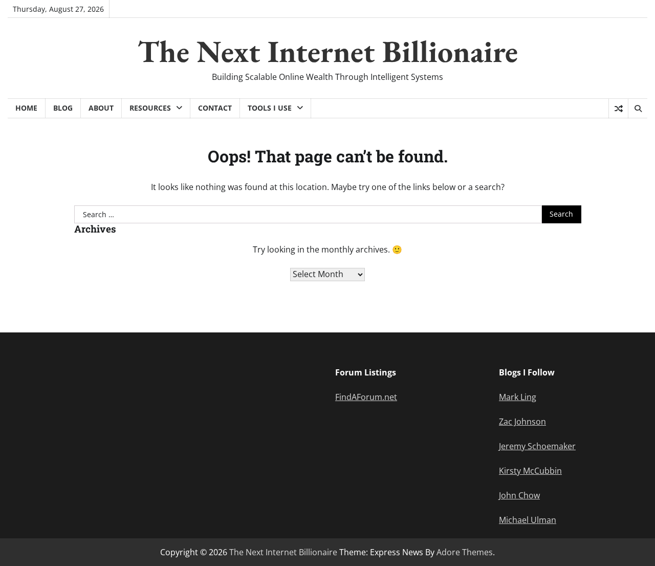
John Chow (519, 495)
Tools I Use (270, 108)
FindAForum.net (366, 397)
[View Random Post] (618, 108)
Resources (150, 108)
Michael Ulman (527, 520)
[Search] (637, 108)
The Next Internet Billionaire (328, 51)
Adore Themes (464, 552)
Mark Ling (517, 397)
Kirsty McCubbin (530, 470)
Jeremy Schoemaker (537, 446)
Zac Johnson (522, 421)
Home (26, 108)
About (101, 108)
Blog (63, 108)
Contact (215, 108)
